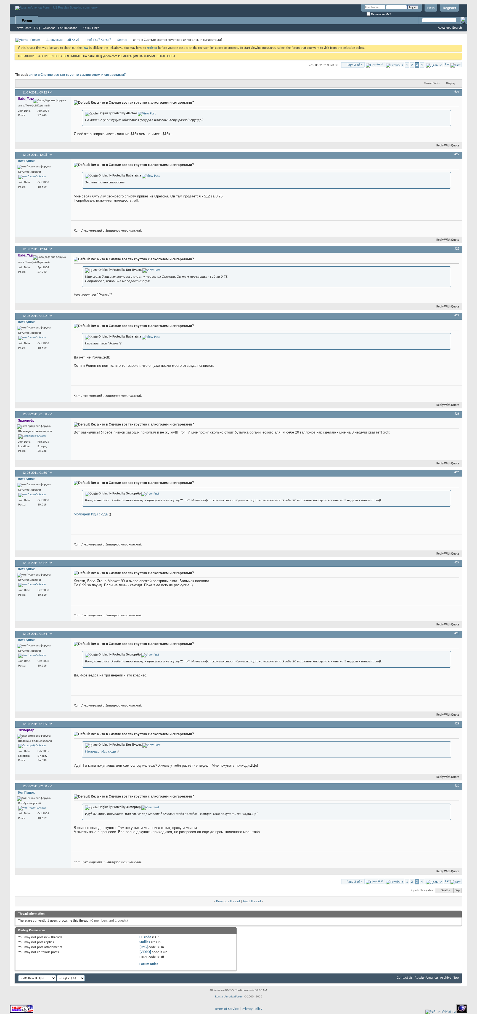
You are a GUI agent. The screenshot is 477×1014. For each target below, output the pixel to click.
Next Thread (252, 901)
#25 (456, 414)
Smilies (144, 942)
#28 (456, 633)
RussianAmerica (426, 978)
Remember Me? (380, 14)
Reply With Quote (447, 145)
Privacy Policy (252, 1009)
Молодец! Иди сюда (91, 514)
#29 (456, 723)
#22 (456, 154)
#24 (456, 315)
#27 (456, 562)
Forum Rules (148, 964)
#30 (456, 786)
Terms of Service (227, 1009)
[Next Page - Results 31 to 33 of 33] (434, 64)
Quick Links (91, 28)
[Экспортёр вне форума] (32, 436)
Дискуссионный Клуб (62, 40)
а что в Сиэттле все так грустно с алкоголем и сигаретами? (77, 75)
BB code (145, 937)
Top (457, 890)
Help (430, 8)
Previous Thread (228, 901)
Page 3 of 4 (354, 65)
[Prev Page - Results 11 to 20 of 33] (394, 64)
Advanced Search (450, 27)
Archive (445, 978)
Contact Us (404, 978)
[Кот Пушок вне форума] (32, 177)
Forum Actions (67, 28)
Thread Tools (431, 83)
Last (448, 64)
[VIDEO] (145, 952)
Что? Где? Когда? (98, 40)
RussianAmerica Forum (229, 996)
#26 (456, 472)
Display (450, 83)
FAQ (37, 28)
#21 (456, 92)
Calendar (49, 28)
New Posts (24, 28)
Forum (27, 21)
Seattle (122, 40)
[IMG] (143, 947)
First (380, 64)
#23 (456, 248)
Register (449, 8)
